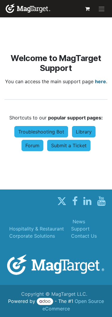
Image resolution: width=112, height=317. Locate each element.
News (79, 222)
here (100, 81)
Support (80, 229)
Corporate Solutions (32, 236)
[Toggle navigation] (102, 8)
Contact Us (84, 236)
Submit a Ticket (69, 145)
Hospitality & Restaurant (36, 229)
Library (84, 132)
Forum (32, 145)
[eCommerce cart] (87, 9)
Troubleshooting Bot (41, 132)
